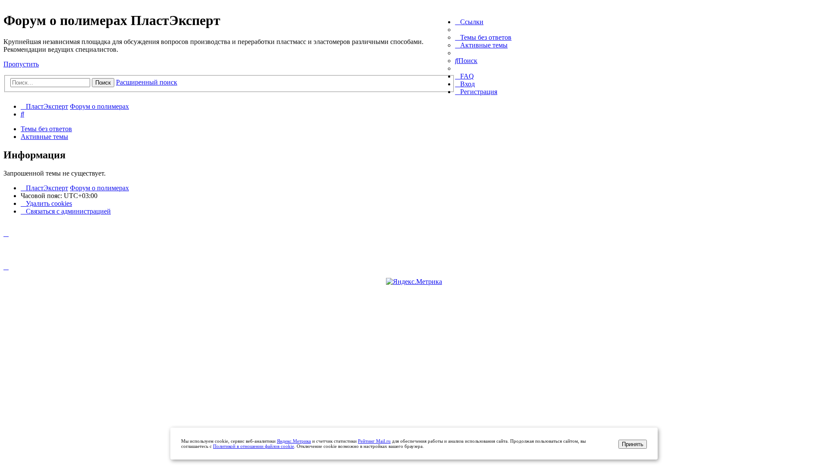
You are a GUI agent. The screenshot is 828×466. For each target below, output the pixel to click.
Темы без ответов (46, 128)
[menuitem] (483, 37)
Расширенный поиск (146, 82)
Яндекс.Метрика (294, 441)
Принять (632, 444)
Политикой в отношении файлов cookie (253, 446)
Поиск (103, 82)
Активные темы (44, 136)
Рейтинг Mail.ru (374, 441)
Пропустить (21, 64)
